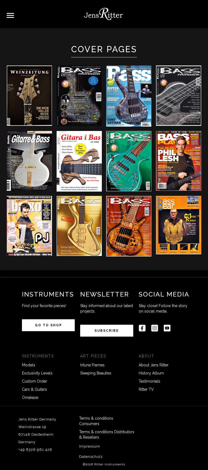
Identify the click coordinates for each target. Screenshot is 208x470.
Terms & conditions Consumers (96, 421)
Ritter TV (146, 389)
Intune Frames (92, 365)
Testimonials (149, 381)
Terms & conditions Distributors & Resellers (106, 434)
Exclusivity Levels (37, 373)
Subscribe (107, 331)
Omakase (30, 397)
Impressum (89, 446)
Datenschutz (91, 457)
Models (28, 365)
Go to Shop (48, 325)
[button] (10, 16)
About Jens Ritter (153, 365)
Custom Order (34, 381)
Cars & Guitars (34, 389)
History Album (151, 373)
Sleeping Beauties (95, 373)
